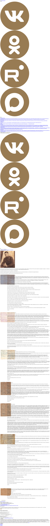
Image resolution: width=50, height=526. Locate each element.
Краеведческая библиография (12, 128)
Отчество (1, 513)
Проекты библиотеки (23, 118)
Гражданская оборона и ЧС (30, 119)
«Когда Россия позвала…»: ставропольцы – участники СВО (35, 127)
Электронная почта (3, 514)
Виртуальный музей (35, 118)
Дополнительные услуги (24, 122)
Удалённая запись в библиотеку (16, 120)
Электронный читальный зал (22, 125)
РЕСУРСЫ (1, 124)
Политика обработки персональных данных (12, 505)
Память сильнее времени (46, 127)
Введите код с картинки (3, 516)
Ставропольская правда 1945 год (24, 127)
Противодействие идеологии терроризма (21, 119)
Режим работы (2, 120)
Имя (1, 512)
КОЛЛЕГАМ (1, 129)
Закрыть (1, 525)
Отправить (2, 518)
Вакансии (43, 119)
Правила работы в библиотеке (24, 120)
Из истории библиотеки (3, 118)
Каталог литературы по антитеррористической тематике (18, 126)
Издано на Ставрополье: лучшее (30, 125)
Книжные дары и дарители (29, 118)
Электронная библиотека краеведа (4, 128)
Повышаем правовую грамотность (6, 126)
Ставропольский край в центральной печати (27, 128)
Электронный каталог (3, 125)
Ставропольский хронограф (10, 127)
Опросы (46, 120)
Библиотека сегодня (8, 118)
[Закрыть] (1, 509)
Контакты (5, 120)
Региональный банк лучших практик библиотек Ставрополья (38, 130)
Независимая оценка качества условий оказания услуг (34, 122)
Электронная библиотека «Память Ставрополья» (12, 125)
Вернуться (1, 524)
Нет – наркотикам (40, 126)
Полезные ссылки (5, 505)
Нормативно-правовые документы (4, 130)
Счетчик (1, 505)
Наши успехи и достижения (41, 118)
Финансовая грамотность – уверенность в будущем (31, 126)
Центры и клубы (43, 120)
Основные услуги (19, 122)
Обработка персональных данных (38, 119)
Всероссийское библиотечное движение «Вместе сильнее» (16, 130)
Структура (19, 118)
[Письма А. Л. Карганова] (7, 267)
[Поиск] (2, 117)
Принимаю (2, 523)
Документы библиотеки (15, 118)
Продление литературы (31, 120)
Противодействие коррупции (12, 119)
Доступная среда (39, 120)
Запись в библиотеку (9, 120)
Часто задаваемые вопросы (5, 119)
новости (1, 123)
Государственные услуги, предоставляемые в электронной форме (8, 122)
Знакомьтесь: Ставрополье (3, 127)
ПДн (28, 522)
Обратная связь (2, 121)
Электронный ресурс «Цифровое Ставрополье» (40, 125)
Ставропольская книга (17, 127)
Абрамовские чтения (19, 128)
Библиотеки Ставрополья (27, 130)
